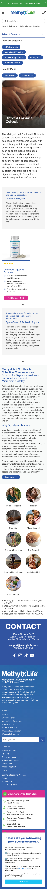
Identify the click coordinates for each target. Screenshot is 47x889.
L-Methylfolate (11, 47)
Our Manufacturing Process (14, 775)
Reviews (5, 754)
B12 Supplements (12, 62)
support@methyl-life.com (23, 645)
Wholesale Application (11, 731)
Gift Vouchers (7, 763)
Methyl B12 (35, 57)
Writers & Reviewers (10, 760)
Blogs (4, 778)
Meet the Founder (9, 785)
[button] (42, 12)
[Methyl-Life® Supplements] (23, 12)
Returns (5, 714)
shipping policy (23, 868)
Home (4, 26)
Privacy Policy (8, 724)
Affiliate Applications (11, 767)
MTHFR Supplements (14, 57)
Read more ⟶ (10, 477)
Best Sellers (9, 75)
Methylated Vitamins (13, 52)
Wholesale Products (10, 734)
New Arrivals (27, 75)
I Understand (23, 882)
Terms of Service (9, 727)
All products (7, 781)
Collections (13, 26)
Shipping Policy (8, 718)
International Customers (12, 721)
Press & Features (9, 750)
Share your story (9, 757)
